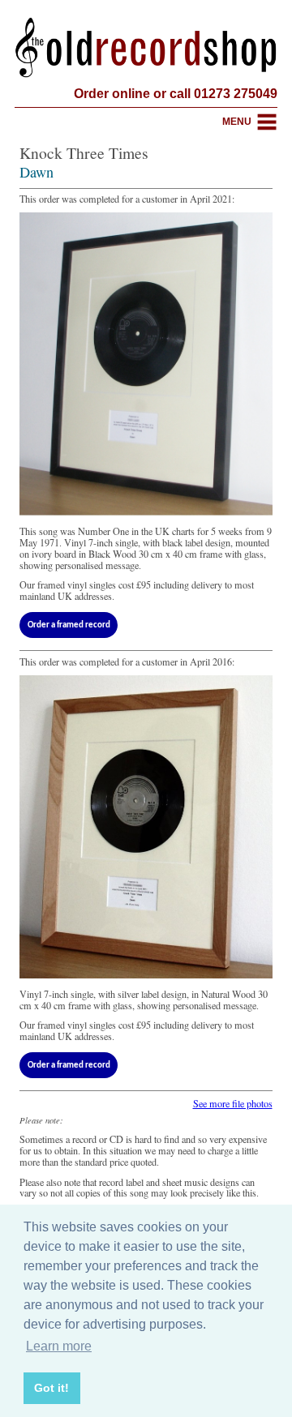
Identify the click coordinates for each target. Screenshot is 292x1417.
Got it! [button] (51, 1387)
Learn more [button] (59, 1346)
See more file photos (233, 1103)
